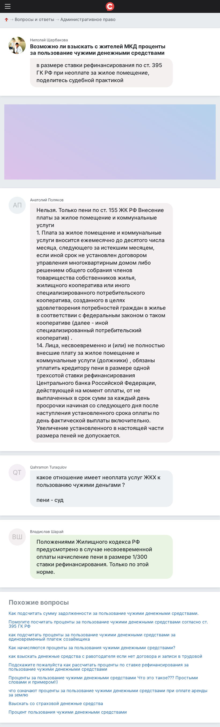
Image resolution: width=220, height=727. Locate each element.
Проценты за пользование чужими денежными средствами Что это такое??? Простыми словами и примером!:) (103, 680)
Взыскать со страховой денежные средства (56, 703)
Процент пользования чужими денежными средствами (68, 712)
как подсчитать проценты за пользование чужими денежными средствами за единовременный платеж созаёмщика (92, 637)
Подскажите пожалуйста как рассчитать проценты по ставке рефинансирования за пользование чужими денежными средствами (99, 667)
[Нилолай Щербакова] (19, 45)
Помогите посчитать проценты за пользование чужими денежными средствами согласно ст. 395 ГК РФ (108, 624)
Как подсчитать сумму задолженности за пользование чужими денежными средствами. (104, 613)
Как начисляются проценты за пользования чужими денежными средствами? (92, 647)
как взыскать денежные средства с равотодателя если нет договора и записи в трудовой (105, 656)
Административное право (88, 19)
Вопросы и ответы (34, 19)
